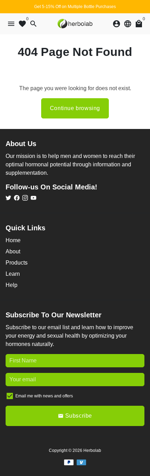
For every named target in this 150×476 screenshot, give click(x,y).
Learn (13, 274)
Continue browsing (75, 108)
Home (13, 240)
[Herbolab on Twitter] (8, 198)
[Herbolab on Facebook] (17, 198)
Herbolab (92, 450)
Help (11, 285)
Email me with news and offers (44, 396)
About (13, 251)
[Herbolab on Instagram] (25, 198)
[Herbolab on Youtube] (33, 198)
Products (17, 263)
